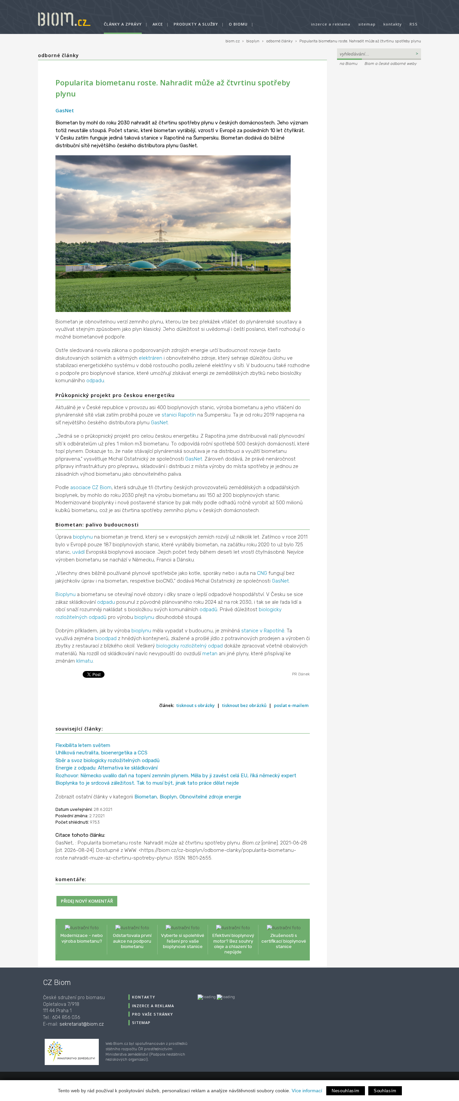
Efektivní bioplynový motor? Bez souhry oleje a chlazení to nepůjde (233, 943)
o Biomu (238, 24)
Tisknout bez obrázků (244, 705)
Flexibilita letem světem (82, 745)
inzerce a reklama (330, 24)
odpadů (208, 609)
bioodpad (106, 638)
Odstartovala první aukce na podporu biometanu (132, 941)
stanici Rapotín (179, 415)
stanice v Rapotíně (262, 631)
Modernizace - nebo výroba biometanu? (81, 938)
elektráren (150, 358)
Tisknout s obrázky (195, 705)
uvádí (78, 552)
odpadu (95, 381)
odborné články (279, 41)
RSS (414, 24)
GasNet (64, 110)
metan (209, 654)
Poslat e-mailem (291, 705)
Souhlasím (385, 1090)
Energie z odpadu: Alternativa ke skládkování (106, 768)
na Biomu (349, 63)
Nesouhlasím (346, 1090)
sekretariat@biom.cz (81, 1024)
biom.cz (232, 41)
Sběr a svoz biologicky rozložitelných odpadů (107, 760)
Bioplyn (168, 797)
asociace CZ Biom (91, 487)
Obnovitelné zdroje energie (210, 797)
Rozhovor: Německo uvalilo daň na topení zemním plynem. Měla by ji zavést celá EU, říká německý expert (175, 776)
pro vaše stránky (152, 1014)
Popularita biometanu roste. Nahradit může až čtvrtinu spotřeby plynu (360, 41)
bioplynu (83, 537)
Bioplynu (65, 594)
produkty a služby (196, 24)
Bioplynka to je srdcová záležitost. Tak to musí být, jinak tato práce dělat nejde (147, 783)
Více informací (307, 1090)
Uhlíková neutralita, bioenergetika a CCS (101, 753)
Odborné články (58, 55)
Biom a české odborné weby (391, 63)
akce (158, 24)
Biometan (145, 797)
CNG (262, 573)
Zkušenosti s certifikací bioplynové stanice (283, 941)
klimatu (84, 661)
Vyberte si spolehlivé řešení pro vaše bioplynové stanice (182, 941)
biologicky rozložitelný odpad (189, 646)
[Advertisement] (379, 113)
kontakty (392, 24)
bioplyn (252, 41)
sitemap (367, 24)
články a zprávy (123, 24)
